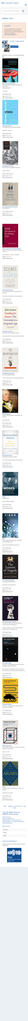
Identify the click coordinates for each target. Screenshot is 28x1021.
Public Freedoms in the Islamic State (11, 248)
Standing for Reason (7, 331)
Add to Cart (8, 96)
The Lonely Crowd (6, 663)
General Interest (6, 817)
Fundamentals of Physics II (9, 83)
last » (14, 807)
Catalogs (12, 41)
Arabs (3, 786)
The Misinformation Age (8, 373)
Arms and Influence (7, 704)
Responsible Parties (7, 455)
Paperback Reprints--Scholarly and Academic (13, 821)
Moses (3, 496)
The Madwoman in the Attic (9, 621)
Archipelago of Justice (7, 166)
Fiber (3, 538)
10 (21, 806)
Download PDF (14, 46)
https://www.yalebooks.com (10, 34)
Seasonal (5, 829)
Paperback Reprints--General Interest (11, 820)
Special (5, 835)
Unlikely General (6, 414)
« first (4, 806)
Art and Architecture (7, 823)
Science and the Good (7, 290)
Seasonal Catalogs (19, 41)
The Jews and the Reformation (10, 206)
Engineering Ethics (7, 125)
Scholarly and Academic (8, 818)
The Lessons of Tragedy (8, 580)
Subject (5, 832)
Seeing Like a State (7, 745)
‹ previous (10, 806)
